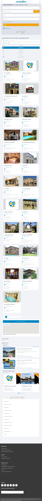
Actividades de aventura (8, 422)
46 (18, 316)
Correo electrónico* (4, 490)
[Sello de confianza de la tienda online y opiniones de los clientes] (5, 474)
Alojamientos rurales (7, 404)
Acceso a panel (4, 448)
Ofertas (5, 434)
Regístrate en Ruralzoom (6, 458)
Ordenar (10, 40)
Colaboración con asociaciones (7, 468)
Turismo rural (6, 401)
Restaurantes (6, 428)
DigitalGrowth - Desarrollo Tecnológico (8, 466)
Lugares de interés (7, 431)
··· (16, 316)
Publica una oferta (5, 372)
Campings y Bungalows (8, 416)
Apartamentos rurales (8, 410)
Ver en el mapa (7, 42)
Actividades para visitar (8, 425)
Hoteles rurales (6, 413)
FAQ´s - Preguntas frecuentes (7, 471)
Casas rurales (6, 407)
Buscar (5, 24)
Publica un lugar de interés (6, 346)
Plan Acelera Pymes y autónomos (7, 451)
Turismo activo (6, 419)
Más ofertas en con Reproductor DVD (34, 372)
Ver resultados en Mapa (21, 321)
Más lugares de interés (36, 346)
